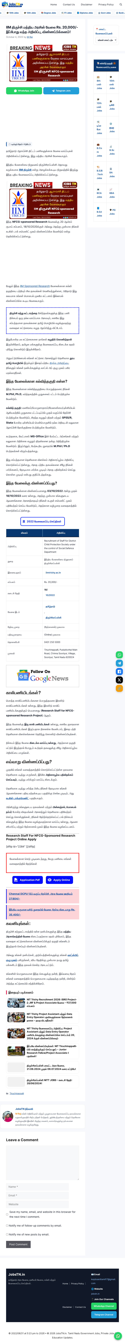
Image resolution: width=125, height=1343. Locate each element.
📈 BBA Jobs (112, 193)
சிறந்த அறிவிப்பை (59, 363)
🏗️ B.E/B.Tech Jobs (100, 173)
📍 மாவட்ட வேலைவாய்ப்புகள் (104, 31)
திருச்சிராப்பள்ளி (53, 617)
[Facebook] (119, 671)
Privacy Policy (106, 4)
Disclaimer (86, 4)
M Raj (18, 1113)
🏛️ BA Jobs (112, 172)
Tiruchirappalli (17, 1093)
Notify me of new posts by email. (29, 1234)
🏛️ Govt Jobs (98, 13)
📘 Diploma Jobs (79, 13)
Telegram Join (63, 90)
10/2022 (50, 595)
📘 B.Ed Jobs (99, 212)
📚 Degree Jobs (42, 13)
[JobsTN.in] (13, 4)
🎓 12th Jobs (24, 13)
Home (53, 4)
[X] (119, 679)
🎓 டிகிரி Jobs (112, 105)
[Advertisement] (42, 117)
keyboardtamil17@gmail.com (103, 1281)
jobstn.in (95, 1293)
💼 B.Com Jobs (99, 150)
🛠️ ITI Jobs (60, 13)
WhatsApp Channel (104, 1306)
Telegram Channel (103, 1314)
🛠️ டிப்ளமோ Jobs (99, 128)
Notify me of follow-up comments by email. (35, 1225)
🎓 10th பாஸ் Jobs (112, 83)
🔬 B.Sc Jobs (112, 150)
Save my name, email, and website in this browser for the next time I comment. (42, 1214)
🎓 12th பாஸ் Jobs (99, 105)
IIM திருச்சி (25, 169)
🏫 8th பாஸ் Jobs (99, 83)
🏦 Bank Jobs (116, 13)
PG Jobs (112, 212)
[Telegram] (119, 663)
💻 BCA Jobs (99, 193)
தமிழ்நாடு (50, 606)
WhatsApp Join (26, 90)
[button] (121, 4)
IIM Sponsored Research (35, 286)
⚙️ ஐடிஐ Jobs (112, 127)
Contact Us (69, 4)
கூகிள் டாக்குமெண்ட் (17, 798)
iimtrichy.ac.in (53, 572)
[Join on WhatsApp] (118, 1336)
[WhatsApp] (119, 654)
